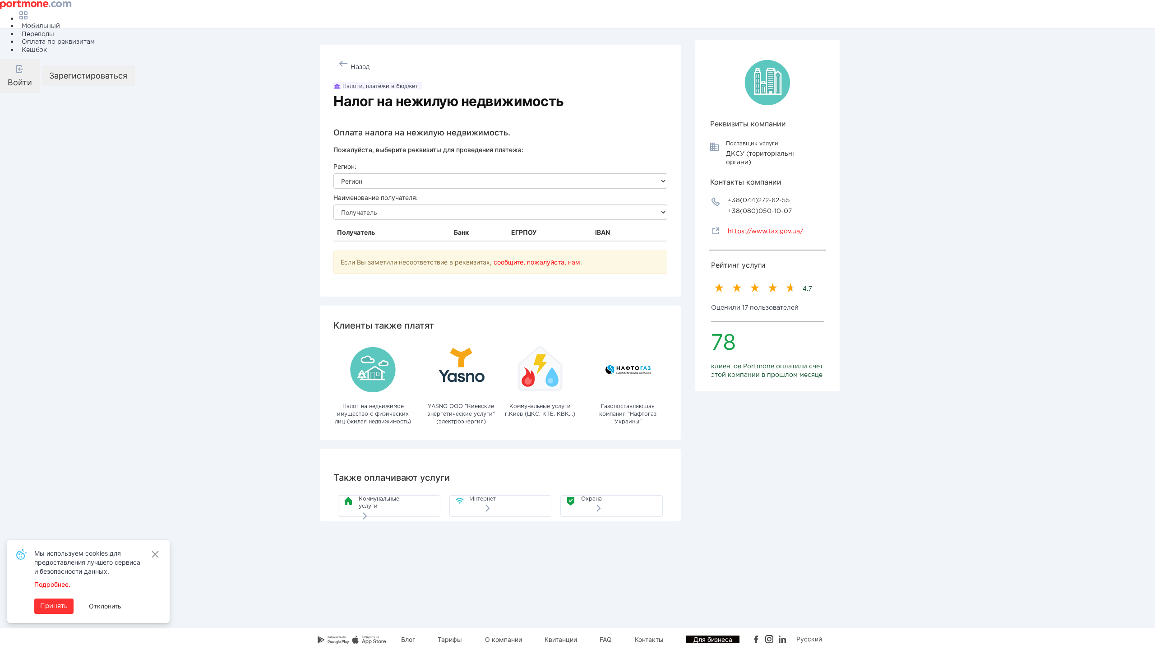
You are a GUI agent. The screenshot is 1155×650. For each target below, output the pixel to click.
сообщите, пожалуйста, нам (537, 262)
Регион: (344, 166)
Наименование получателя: (375, 197)
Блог (408, 639)
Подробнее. (52, 584)
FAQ (606, 639)
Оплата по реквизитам (58, 42)
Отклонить (105, 606)
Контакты (649, 639)
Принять (54, 606)
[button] (20, 76)
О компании (503, 639)
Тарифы (450, 639)
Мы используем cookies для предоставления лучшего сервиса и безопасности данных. (87, 562)
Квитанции (561, 639)
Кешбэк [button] (34, 50)
